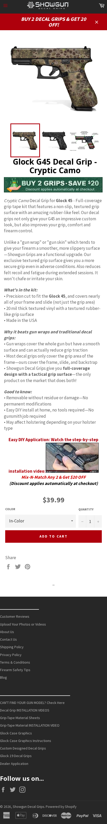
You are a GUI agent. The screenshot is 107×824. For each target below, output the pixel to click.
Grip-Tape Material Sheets (20, 717)
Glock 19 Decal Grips (16, 755)
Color (10, 509)
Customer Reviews (14, 616)
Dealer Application (14, 763)
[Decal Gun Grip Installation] (72, 471)
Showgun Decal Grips (28, 806)
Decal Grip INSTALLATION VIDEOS (24, 710)
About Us (7, 631)
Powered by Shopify (61, 806)
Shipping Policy (12, 647)
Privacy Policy (11, 654)
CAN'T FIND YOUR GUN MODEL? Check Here (32, 702)
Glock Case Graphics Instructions (25, 740)
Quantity (85, 509)
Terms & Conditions (15, 662)
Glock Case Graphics (16, 733)
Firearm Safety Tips (15, 669)
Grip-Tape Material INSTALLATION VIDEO (29, 725)
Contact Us (8, 639)
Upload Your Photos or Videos (23, 624)
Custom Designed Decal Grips (23, 748)
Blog (3, 677)
